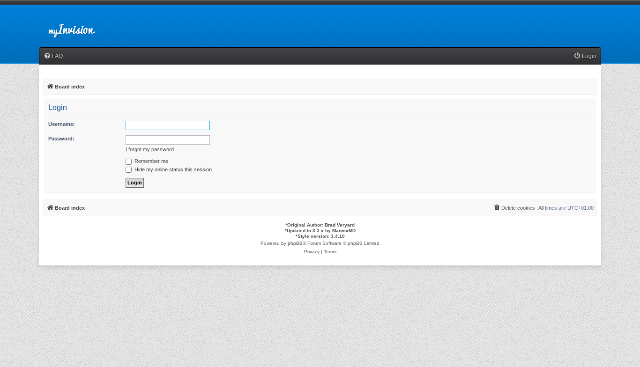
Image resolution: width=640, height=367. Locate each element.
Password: (61, 138)
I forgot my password (150, 149)
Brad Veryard (340, 225)
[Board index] (79, 25)
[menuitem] (53, 56)
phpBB (295, 243)
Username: (61, 124)
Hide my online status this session (172, 169)
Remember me (150, 161)
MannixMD (344, 230)
